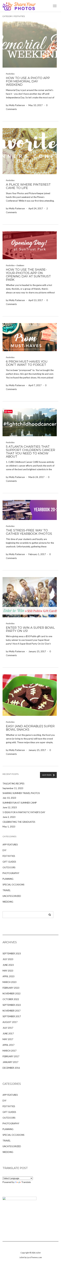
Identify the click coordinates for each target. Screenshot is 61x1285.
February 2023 (11, 987)
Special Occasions (13, 884)
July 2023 (8, 959)
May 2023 (8, 970)
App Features (10, 844)
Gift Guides (9, 861)
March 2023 (9, 982)
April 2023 (8, 976)
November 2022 (12, 993)
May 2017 (8, 1039)
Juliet (38, 1253)
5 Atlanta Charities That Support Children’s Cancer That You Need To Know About (30, 451)
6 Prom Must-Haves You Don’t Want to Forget (26, 363)
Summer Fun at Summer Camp (20, 802)
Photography (11, 873)
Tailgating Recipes (13, 783)
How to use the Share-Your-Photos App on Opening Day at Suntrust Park (28, 274)
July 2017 (8, 1027)
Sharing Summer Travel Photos (21, 793)
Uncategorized (12, 896)
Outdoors (20, 265)
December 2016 (11, 1067)
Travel (7, 890)
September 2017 (12, 1016)
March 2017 (9, 1050)
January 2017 (10, 1062)
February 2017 (11, 1056)
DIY (4, 850)
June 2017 (8, 1033)
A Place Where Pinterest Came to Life (28, 186)
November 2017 (12, 1010)
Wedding (8, 901)
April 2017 (8, 1045)
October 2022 (11, 999)
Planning (8, 879)
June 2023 (8, 965)
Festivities (10, 73)
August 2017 (10, 1022)
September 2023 (12, 953)
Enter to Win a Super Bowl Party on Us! (30, 629)
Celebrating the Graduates (19, 822)
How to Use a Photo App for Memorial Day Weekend (28, 81)
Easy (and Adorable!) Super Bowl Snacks (30, 727)
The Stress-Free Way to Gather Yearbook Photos (29, 532)
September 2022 (12, 1005)
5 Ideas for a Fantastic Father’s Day (24, 812)
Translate (26, 1182)
